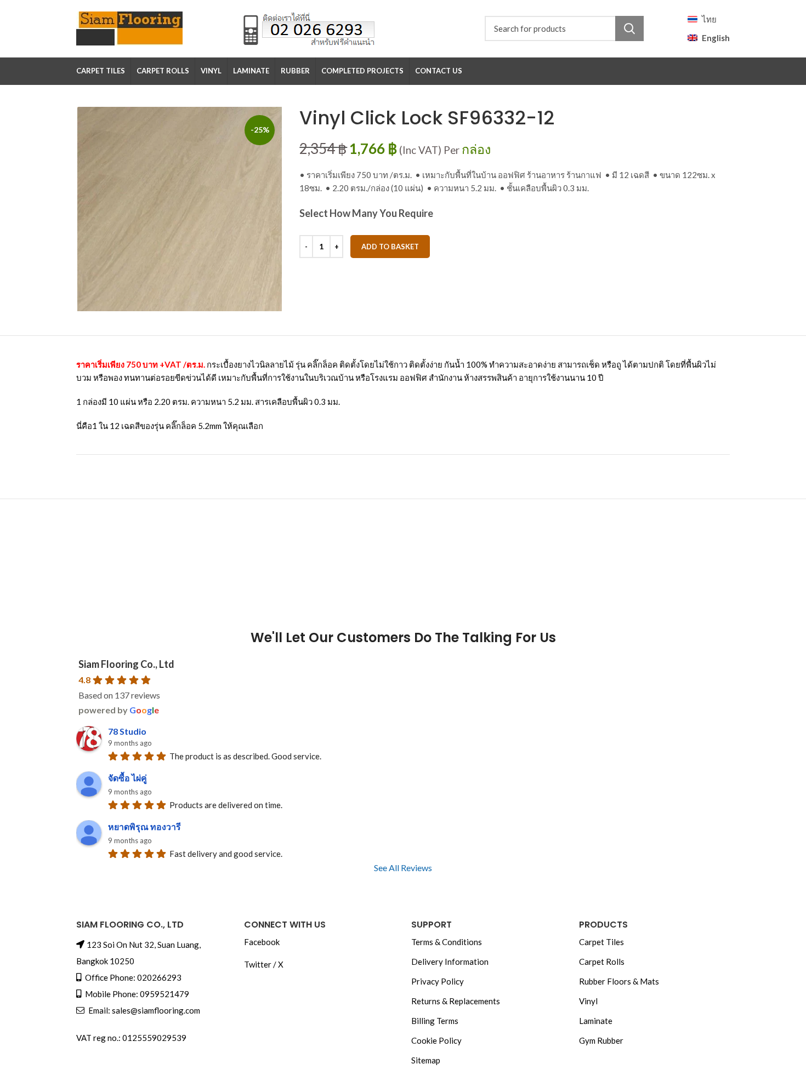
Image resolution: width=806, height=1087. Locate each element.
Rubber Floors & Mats (619, 981)
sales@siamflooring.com (156, 1010)
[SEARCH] (629, 28)
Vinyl (588, 1001)
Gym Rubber (601, 1040)
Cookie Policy (436, 1040)
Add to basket (390, 246)
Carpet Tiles (601, 942)
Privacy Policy (437, 981)
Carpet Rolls (602, 961)
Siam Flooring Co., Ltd (126, 664)
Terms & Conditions (446, 942)
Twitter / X (263, 964)
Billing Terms (434, 1021)
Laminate (595, 1021)
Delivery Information (450, 961)
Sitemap (425, 1060)
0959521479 (164, 994)
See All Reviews (403, 867)
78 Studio (127, 731)
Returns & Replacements (455, 1001)
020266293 (159, 977)
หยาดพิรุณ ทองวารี (144, 826)
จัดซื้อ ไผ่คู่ (127, 778)
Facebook (262, 942)
